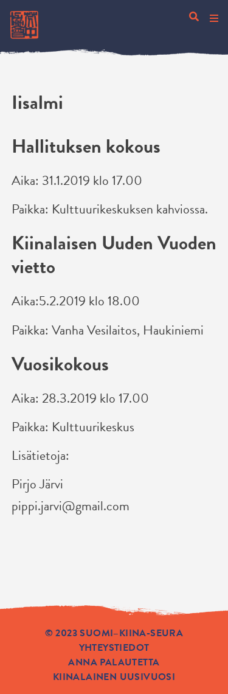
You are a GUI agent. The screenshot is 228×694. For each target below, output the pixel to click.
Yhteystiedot (114, 647)
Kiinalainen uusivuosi (114, 677)
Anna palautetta (113, 662)
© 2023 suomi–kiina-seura (114, 633)
